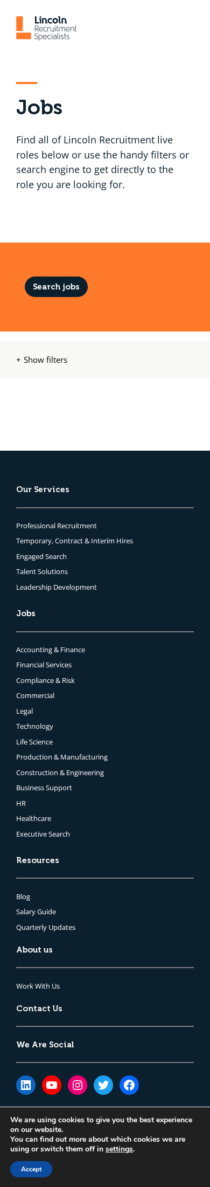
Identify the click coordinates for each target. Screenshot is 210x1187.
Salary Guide (36, 911)
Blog (23, 896)
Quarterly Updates (45, 927)
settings (119, 1149)
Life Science (34, 742)
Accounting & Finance (50, 649)
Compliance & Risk (45, 680)
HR (21, 803)
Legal (24, 711)
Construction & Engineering (60, 772)
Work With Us (38, 986)
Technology (34, 726)
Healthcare (33, 818)
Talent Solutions (42, 571)
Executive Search (43, 834)
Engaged (30, 556)
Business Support (44, 787)
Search (56, 556)
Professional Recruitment (56, 525)
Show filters (45, 359)
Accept (31, 1169)
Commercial (35, 695)
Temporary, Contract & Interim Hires (74, 541)
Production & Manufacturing (62, 757)
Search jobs (56, 287)
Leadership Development (56, 587)
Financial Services (44, 665)
